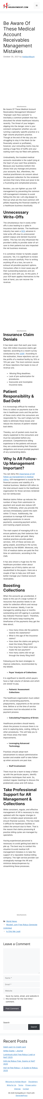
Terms (20, 1085)
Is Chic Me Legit (13, 931)
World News (11, 921)
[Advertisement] (21, 84)
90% (23, 231)
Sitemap (17, 1089)
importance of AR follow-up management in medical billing (19, 477)
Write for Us (11, 1085)
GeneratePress (21, 1095)
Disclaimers (33, 1082)
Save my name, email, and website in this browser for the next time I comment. (22, 999)
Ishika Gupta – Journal (13, 1051)
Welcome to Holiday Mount (15, 1082)
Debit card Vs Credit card (14, 1047)
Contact (26, 1089)
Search (6, 1022)
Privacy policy (30, 1085)
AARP (22, 354)
